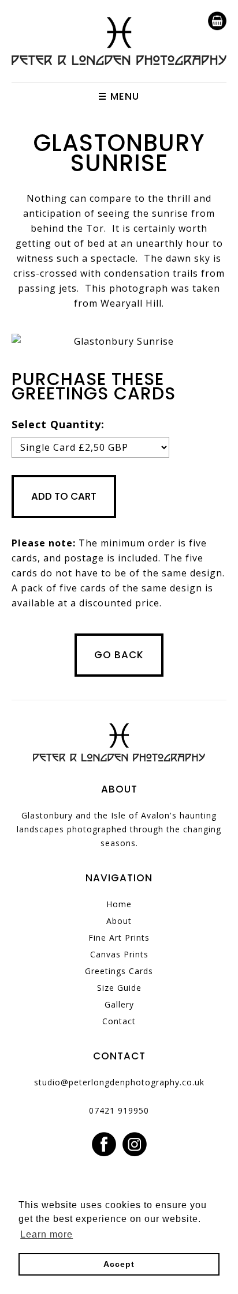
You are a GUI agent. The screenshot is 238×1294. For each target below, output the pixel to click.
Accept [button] (119, 1264)
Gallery (119, 1004)
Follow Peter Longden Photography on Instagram (134, 1144)
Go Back (119, 655)
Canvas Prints (119, 954)
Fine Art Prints (119, 937)
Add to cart (63, 496)
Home (119, 904)
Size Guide (119, 987)
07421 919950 (119, 1110)
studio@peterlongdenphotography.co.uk (119, 1082)
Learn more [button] (46, 1234)
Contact (119, 1021)
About (119, 920)
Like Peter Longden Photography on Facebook (104, 1144)
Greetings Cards (119, 970)
